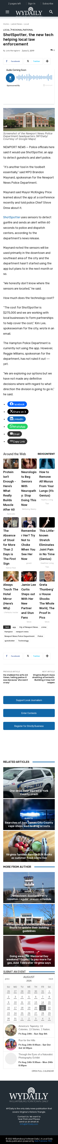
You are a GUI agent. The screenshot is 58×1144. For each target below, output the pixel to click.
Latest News (16, 24)
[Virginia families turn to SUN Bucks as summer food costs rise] (29, 846)
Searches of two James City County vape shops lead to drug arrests (29, 824)
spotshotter (10, 640)
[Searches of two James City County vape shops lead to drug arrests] (29, 814)
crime (43, 627)
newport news (22, 631)
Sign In (31, 3)
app (14, 627)
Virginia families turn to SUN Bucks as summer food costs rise (29, 856)
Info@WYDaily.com (29, 1124)
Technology (23, 640)
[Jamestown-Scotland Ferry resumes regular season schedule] (29, 887)
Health (28, 850)
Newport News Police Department (19, 636)
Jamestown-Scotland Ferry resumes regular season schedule (29, 897)
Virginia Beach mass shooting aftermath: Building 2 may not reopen (43, 679)
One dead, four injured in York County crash (29, 792)
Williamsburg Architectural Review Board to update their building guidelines (29, 928)
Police (40, 636)
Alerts (28, 786)
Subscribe (48, 3)
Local (26, 24)
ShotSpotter (11, 217)
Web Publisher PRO (43, 1141)
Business (28, 952)
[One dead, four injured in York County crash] (29, 782)
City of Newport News (28, 627)
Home (6, 24)
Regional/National (22, 30)
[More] (47, 61)
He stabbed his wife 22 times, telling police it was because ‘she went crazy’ (15, 679)
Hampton (9, 631)
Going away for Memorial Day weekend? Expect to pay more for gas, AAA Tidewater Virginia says (29, 959)
